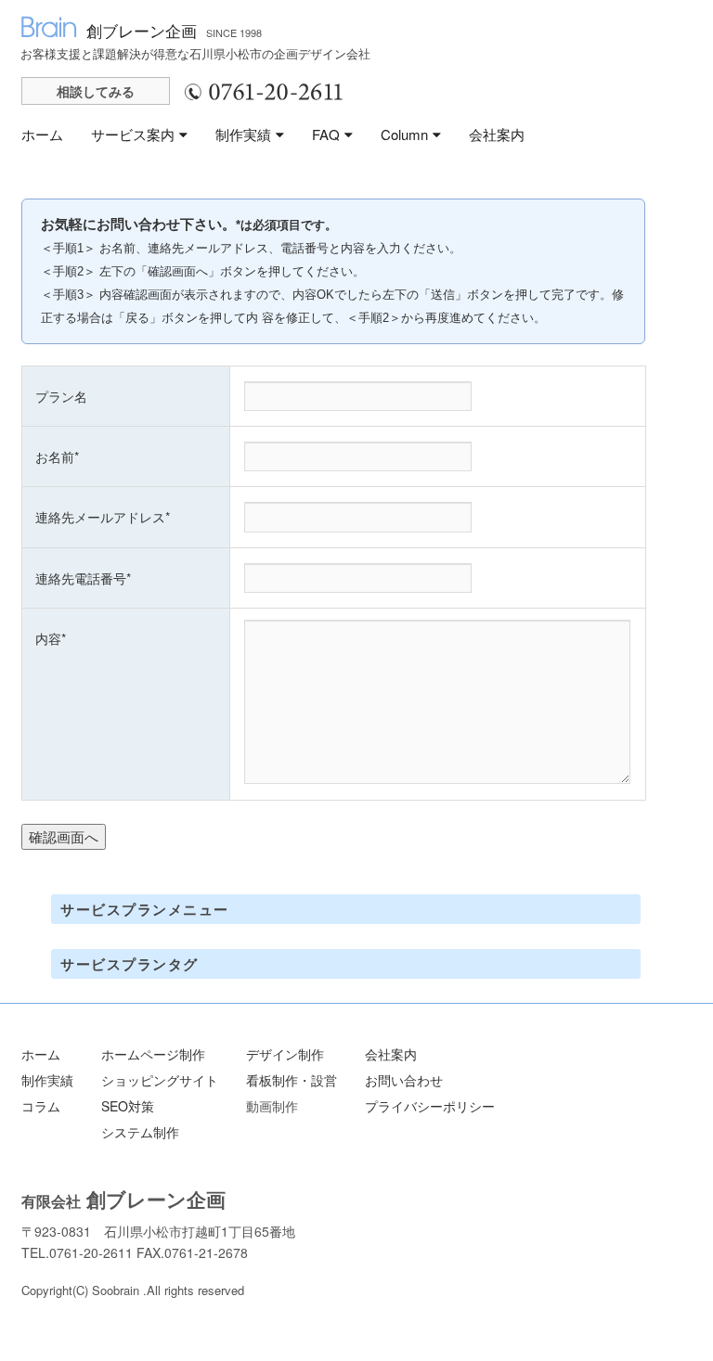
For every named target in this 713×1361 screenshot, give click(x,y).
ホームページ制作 (153, 1054)
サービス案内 (133, 134)
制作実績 (243, 134)
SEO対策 (127, 1106)
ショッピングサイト (159, 1080)
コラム (40, 1106)
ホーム (42, 134)
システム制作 (140, 1132)
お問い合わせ (404, 1080)
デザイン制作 (285, 1054)
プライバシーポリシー (430, 1106)
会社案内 (497, 134)
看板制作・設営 (291, 1080)
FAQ (326, 134)
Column (404, 134)
